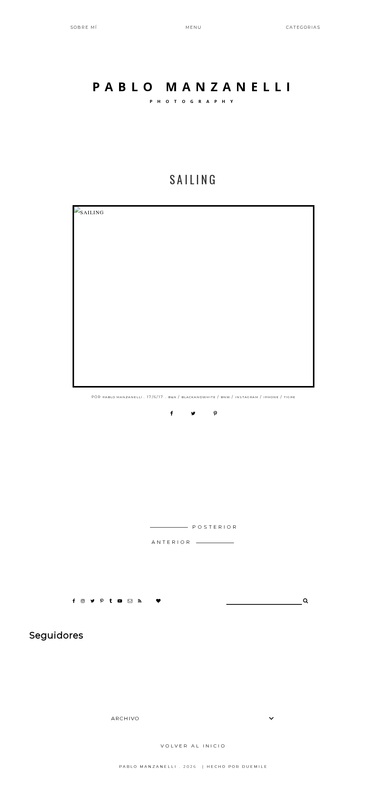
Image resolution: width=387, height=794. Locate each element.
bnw (225, 397)
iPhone (271, 397)
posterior (215, 527)
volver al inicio (193, 746)
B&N (172, 397)
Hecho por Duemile (237, 766)
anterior (173, 542)
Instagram (247, 397)
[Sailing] (193, 296)
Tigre (290, 397)
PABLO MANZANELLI (193, 86)
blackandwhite (198, 397)
